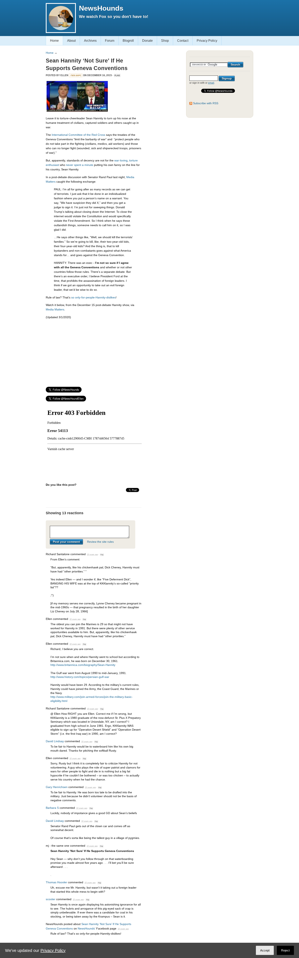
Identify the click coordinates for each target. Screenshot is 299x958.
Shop (165, 40)
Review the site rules (100, 541)
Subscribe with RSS (205, 103)
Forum (109, 40)
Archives (90, 40)
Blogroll (128, 40)
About (71, 40)
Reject (285, 950)
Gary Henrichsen (57, 787)
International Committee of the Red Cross (78, 134)
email (211, 82)
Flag (117, 75)
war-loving (121, 160)
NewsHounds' (86, 928)
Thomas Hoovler (56, 882)
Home (54, 40)
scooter (50, 899)
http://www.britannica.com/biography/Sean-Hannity (82, 664)
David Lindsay (55, 741)
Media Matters (55, 309)
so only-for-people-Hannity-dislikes (93, 297)
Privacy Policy (207, 40)
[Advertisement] (93, 351)
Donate (147, 40)
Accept (265, 950)
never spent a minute (79, 165)
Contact (182, 40)
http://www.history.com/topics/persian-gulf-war (79, 676)
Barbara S (52, 807)
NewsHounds (101, 8)
